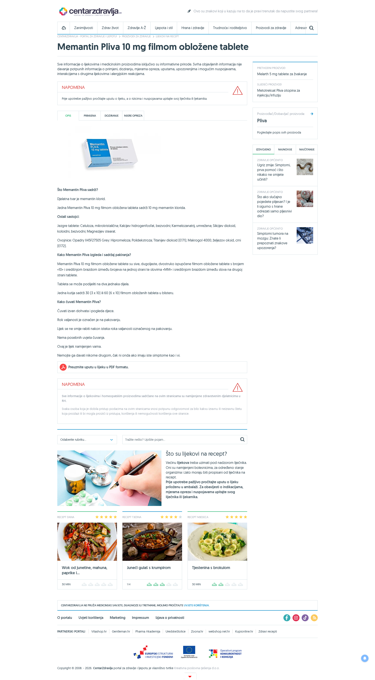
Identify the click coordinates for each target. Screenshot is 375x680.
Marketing (117, 617)
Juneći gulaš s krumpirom (149, 567)
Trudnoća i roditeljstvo (230, 28)
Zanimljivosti (83, 28)
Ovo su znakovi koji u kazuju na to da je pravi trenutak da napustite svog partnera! (256, 11)
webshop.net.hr (219, 631)
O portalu (64, 617)
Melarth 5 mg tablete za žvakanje (282, 74)
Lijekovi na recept (167, 36)
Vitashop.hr (99, 631)
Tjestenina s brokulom (211, 567)
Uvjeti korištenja (91, 617)
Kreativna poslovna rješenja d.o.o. (197, 668)
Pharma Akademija (147, 631)
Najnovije (285, 149)
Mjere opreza (133, 115)
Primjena (90, 115)
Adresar (301, 28)
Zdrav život (110, 28)
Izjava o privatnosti (170, 617)
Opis (68, 115)
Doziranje (111, 115)
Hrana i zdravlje (192, 28)
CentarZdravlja (89, 11)
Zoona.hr (197, 631)
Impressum (140, 617)
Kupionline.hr (244, 631)
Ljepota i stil (164, 28)
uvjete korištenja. (196, 605)
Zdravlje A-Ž (137, 28)
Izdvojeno (263, 149)
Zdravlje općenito (270, 160)
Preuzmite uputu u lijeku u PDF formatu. (98, 367)
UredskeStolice (176, 631)
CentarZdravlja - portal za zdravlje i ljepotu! (87, 36)
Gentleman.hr (121, 631)
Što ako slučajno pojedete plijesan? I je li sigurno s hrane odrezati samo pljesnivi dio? (274, 206)
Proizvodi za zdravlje (271, 28)
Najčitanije (306, 149)
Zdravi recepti (267, 631)
